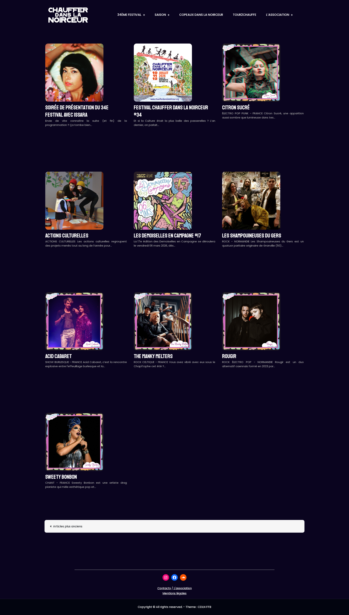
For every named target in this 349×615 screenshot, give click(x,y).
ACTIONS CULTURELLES (66, 235)
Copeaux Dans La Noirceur (201, 15)
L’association (277, 15)
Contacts (164, 588)
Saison (160, 15)
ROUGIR (229, 356)
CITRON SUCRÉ (236, 107)
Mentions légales (174, 593)
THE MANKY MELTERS (153, 356)
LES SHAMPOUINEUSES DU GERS (251, 235)
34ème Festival (129, 15)
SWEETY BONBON (61, 476)
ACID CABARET (58, 356)
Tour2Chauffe (244, 15)
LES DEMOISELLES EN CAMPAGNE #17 (167, 235)
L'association (183, 588)
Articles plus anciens (67, 526)
